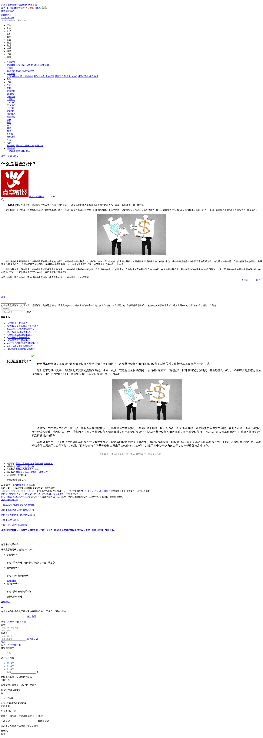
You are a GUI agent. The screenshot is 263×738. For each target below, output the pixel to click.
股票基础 (11, 91)
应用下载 (20, 466)
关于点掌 (20, 463)
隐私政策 (48, 463)
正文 (16, 156)
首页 (9, 76)
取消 (34, 616)
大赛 (9, 143)
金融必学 (49, 76)
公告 (37, 469)
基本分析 (11, 105)
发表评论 (5, 309)
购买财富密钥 (16, 8)
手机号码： (6, 721)
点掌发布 (43, 472)
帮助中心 (20, 469)
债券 (9, 119)
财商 (9, 88)
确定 (29, 616)
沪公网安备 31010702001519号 (15, 497)
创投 (9, 131)
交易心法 (11, 96)
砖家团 (10, 68)
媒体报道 (29, 463)
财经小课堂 (83, 76)
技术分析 (11, 102)
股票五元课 (60, 76)
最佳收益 (11, 145)
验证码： (5, 731)
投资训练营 (39, 76)
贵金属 (10, 134)
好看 (9, 82)
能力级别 (11, 94)
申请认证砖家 (22, 472)
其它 (9, 140)
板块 (23, 151)
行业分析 (11, 108)
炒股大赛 (39, 145)
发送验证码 (32, 639)
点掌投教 (29, 466)
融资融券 (11, 137)
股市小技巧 (71, 76)
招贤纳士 (34, 472)
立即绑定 (5, 601)
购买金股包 (28, 8)
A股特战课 (17, 76)
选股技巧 (11, 99)
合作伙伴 (39, 463)
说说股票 (11, 71)
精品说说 (20, 71)
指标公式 (11, 114)
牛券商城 (93, 76)
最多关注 (20, 145)
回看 (18, 65)
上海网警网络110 (9, 499)
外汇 (9, 125)
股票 (18, 151)
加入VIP (5, 8)
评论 (3, 297)
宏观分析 (11, 111)
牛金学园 (11, 73)
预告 (23, 65)
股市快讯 (35, 65)
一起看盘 (11, 151)
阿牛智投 (11, 148)
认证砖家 (29, 71)
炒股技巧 (36, 196)
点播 (28, 65)
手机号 (4, 633)
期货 (9, 122)
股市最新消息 (19, 485)
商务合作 (29, 469)
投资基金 (11, 117)
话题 (9, 79)
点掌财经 (11, 62)
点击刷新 (11, 580)
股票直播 (11, 65)
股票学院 (30, 485)
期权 (9, 128)
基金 (28, 151)
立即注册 (16, 645)
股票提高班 (27, 76)
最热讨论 (29, 145)
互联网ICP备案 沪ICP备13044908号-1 (19, 491)
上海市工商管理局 (10, 520)
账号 (3, 625)
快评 (9, 85)
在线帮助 (44, 65)
